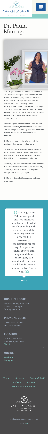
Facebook (8, 358)
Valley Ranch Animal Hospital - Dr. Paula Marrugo (24, 404)
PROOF (26, 423)
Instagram (9, 360)
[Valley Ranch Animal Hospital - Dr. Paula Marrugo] (16, 8)
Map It (7, 344)
